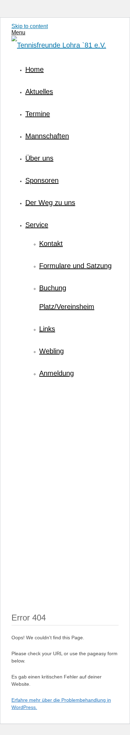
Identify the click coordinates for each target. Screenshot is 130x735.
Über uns (39, 158)
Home (34, 69)
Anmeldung (56, 373)
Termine (37, 114)
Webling (51, 351)
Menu (18, 32)
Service (36, 225)
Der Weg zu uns (50, 202)
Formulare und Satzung (75, 266)
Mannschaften (47, 136)
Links (47, 329)
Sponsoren (42, 180)
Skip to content (29, 26)
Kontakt (51, 243)
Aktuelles (39, 91)
